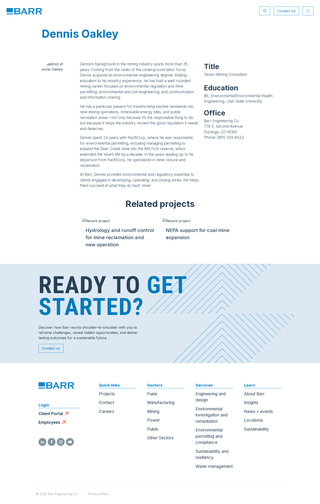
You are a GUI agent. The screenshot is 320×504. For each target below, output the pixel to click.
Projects (107, 393)
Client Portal (51, 413)
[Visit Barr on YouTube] (70, 442)
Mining (153, 411)
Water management (214, 466)
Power (153, 420)
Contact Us (286, 11)
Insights (251, 402)
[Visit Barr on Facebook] (52, 442)
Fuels (152, 393)
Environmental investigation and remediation (211, 415)
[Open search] (264, 11)
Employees (49, 422)
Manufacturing (160, 402)
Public (153, 429)
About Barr (254, 393)
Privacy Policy (98, 494)
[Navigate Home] (24, 11)
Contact (106, 402)
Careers (106, 411)
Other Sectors (160, 437)
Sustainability (256, 429)
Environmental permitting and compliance (208, 436)
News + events (258, 411)
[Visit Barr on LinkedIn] (42, 442)
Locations (253, 420)
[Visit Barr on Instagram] (61, 442)
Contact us (51, 348)
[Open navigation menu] (308, 11)
